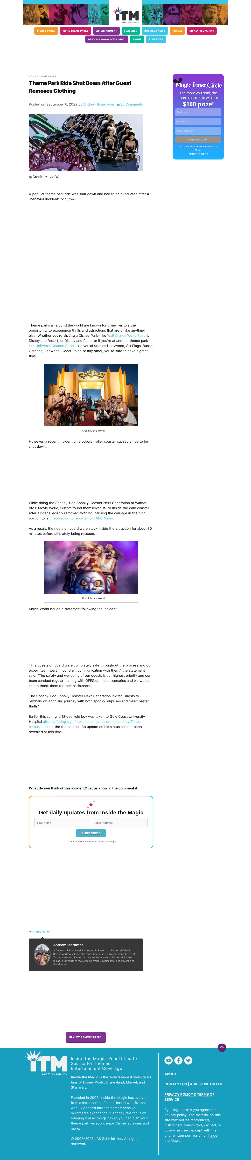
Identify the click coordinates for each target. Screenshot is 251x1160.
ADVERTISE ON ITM (206, 1084)
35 (131, 104)
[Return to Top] (222, 1048)
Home (32, 76)
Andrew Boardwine (98, 104)
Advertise (156, 39)
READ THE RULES (198, 154)
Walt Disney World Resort (127, 336)
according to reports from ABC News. (83, 518)
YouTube (168, 1060)
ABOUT (170, 1074)
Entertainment (106, 31)
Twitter (188, 1060)
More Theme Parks (76, 31)
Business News (154, 31)
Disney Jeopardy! (202, 31)
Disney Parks (46, 31)
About (137, 39)
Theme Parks (47, 76)
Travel (177, 31)
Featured (130, 31)
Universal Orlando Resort (56, 346)
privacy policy (175, 1115)
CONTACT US (175, 1084)
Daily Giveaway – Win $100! (107, 39)
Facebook (178, 1060)
